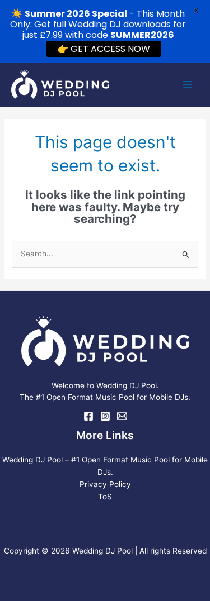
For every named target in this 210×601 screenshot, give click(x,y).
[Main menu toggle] (187, 84)
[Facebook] (88, 416)
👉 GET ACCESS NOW (103, 48)
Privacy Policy (105, 484)
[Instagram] (105, 416)
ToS (105, 496)
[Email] (122, 416)
